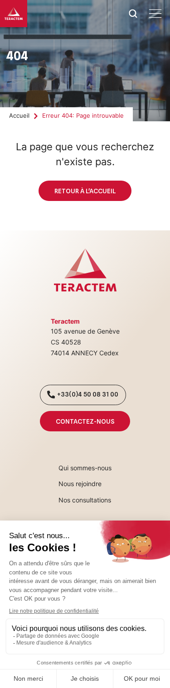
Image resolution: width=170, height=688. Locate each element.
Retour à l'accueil (85, 191)
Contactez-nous (85, 421)
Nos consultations (84, 500)
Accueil (19, 115)
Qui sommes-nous (85, 468)
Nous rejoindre (80, 483)
